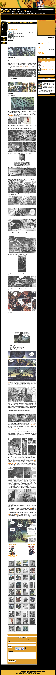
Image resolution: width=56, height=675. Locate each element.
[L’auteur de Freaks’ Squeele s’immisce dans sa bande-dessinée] (25, 573)
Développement (19, 673)
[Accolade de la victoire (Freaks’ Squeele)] (25, 580)
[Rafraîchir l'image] (25, 649)
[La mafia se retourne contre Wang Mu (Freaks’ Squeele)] (18, 595)
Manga (28, 11)
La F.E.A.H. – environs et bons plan (46, 61)
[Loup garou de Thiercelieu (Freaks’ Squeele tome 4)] (11, 631)
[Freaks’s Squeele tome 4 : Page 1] (18, 566)
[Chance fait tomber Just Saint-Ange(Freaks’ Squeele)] (25, 609)
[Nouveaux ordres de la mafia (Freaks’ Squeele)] (18, 602)
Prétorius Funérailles (41, 53)
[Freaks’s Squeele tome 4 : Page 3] (11, 573)
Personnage (3, 33)
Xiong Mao (15, 29)
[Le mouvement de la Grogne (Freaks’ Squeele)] (11, 602)
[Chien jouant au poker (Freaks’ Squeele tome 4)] (18, 624)
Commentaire (10, 651)
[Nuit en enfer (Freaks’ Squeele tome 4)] (18, 631)
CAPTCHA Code (10, 646)
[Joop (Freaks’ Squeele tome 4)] (32, 624)
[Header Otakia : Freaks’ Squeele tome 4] (18, 580)
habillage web (29, 672)
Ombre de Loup (33, 28)
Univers (18, 9)
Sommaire (2, 23)
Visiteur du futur (49, 82)
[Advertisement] (28, 17)
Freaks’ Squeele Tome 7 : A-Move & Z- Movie (47, 66)
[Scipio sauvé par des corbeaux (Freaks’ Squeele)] (11, 609)
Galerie (2, 35)
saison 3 (49, 86)
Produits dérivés (15, 13)
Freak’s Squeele (23, 31)
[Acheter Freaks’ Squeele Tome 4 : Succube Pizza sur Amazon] (3, 21)
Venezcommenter (4, 43)
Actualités (14, 9)
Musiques (44, 13)
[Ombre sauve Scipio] (32, 580)
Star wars (11, 29)
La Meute (41, 80)
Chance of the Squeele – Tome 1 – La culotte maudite (47, 64)
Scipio (9, 29)
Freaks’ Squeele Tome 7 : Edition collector (47, 69)
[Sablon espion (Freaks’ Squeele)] (25, 602)
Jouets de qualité (21, 13)
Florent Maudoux (11, 115)
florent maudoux (18, 28)
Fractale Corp (37, 673)
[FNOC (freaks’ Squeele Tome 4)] (25, 624)
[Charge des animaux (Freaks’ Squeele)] (18, 609)
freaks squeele (23, 28)
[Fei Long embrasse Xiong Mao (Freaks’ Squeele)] (11, 595)
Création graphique (23, 672)
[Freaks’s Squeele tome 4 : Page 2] (25, 566)
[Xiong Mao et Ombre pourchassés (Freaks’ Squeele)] (32, 609)
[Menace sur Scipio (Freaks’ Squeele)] (25, 595)
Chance (32, 424)
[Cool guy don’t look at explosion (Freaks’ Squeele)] (32, 573)
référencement (24, 673)
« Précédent (4, 39)
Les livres (22, 11)
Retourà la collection (4, 37)
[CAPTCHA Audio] (25, 647)
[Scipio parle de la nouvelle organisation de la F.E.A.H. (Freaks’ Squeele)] (32, 595)
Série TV (19, 11)
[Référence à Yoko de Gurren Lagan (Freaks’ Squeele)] (32, 566)
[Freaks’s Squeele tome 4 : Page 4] (18, 573)
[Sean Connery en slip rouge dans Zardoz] (11, 624)
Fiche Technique (4, 31)
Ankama (42, 43)
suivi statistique (30, 673)
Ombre (9, 382)
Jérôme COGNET (14, 27)
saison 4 (45, 82)
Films (16, 11)
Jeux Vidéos (40, 13)
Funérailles (28, 28)
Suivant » (4, 40)
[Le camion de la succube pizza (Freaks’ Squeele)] (11, 566)
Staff (2, 32)
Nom (9, 641)
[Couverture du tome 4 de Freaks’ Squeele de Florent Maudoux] (11, 580)
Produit (13, 11)
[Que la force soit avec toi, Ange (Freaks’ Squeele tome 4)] (25, 631)
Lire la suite (52, 93)
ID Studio (34, 672)
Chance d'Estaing (12, 28)
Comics (30, 11)
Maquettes (36, 13)
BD (25, 11)
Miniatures (32, 13)
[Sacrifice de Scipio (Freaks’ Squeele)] (32, 602)
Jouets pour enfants (27, 13)
